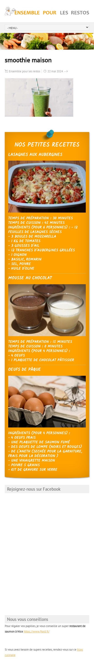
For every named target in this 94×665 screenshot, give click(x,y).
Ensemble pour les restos (24, 71)
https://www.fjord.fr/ (37, 631)
